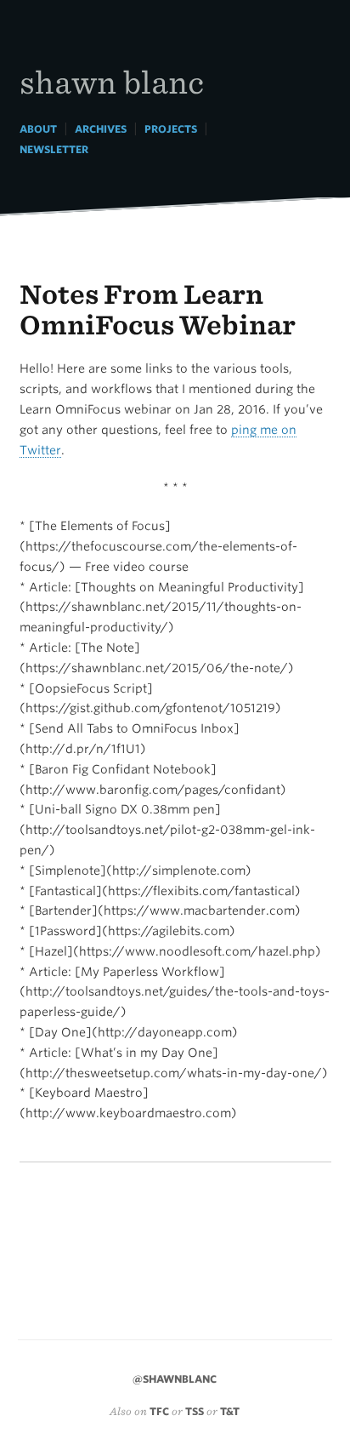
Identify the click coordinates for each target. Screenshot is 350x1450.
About (38, 129)
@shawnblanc (175, 1379)
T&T (230, 1411)
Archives (101, 129)
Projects (170, 129)
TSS (194, 1411)
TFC (159, 1411)
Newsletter (54, 149)
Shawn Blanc (112, 81)
